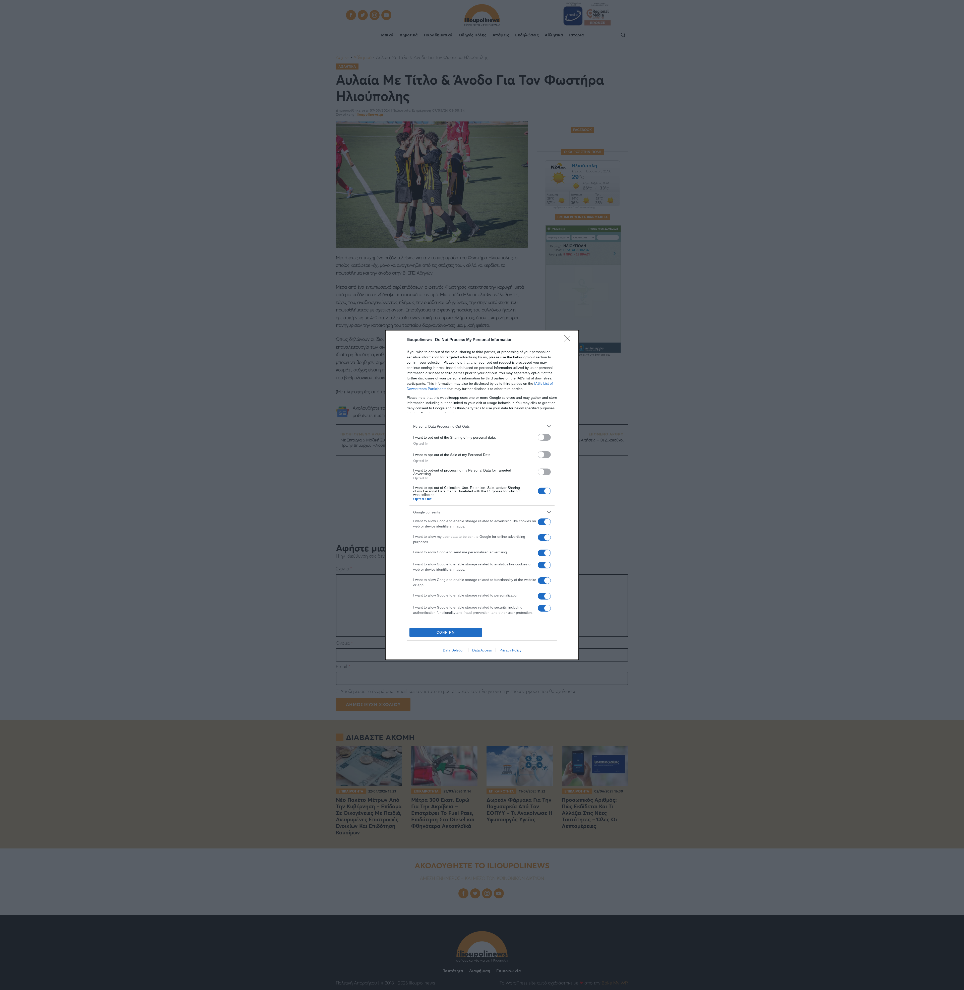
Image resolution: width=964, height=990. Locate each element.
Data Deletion (453, 650)
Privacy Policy (510, 650)
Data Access (482, 650)
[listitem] (482, 426)
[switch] (544, 437)
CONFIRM (446, 632)
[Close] (569, 340)
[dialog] (482, 495)
